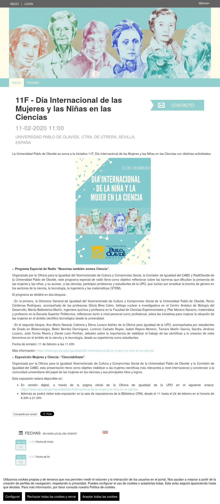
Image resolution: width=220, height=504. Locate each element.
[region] (110, 487)
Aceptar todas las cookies (99, 496)
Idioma (203, 3)
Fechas (33, 82)
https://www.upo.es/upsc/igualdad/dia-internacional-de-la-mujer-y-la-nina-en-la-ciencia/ (95, 350)
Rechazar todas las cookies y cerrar (51, 496)
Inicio (14, 4)
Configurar (12, 496)
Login (28, 4)
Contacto (182, 105)
